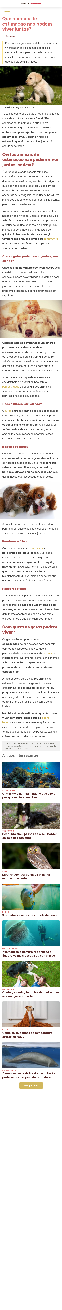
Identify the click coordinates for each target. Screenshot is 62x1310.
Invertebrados (10, 949)
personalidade (10, 386)
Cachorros (8, 831)
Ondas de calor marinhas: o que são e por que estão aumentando (28, 795)
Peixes (5, 912)
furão (8, 410)
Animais (6, 12)
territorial (48, 653)
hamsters (37, 548)
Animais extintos (11, 1070)
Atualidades (8, 790)
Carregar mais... (31, 1085)
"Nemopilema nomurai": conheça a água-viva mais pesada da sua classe (28, 953)
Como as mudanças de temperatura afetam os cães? (27, 1034)
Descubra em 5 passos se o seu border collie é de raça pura (29, 836)
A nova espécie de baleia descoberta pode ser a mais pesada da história (28, 1075)
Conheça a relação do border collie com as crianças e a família (30, 994)
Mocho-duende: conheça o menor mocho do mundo (26, 876)
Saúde (5, 1030)
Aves (4, 871)
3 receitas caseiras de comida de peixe (29, 915)
